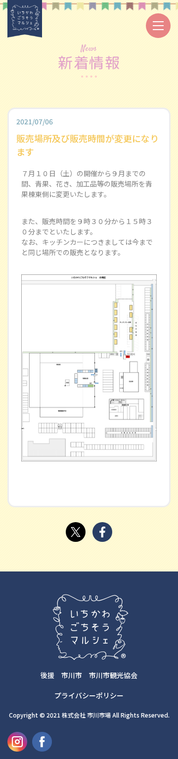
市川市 (71, 675)
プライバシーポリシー (89, 695)
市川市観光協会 (113, 675)
